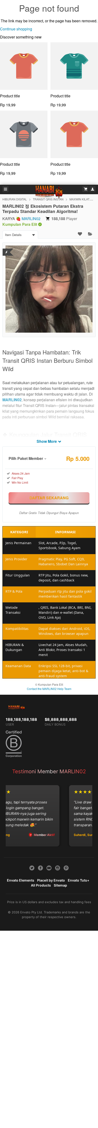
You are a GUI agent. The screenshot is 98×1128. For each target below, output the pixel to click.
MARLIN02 (31, 218)
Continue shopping (16, 29)
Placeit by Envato (51, 880)
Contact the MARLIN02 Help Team (49, 689)
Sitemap (60, 885)
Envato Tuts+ (78, 880)
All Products (41, 885)
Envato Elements (20, 880)
